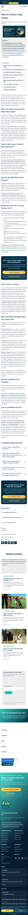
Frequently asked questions (10, 89)
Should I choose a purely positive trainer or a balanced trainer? (11, 462)
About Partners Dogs (5, 856)
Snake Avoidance (17, 837)
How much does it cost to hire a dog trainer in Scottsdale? (12, 468)
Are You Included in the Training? (11, 84)
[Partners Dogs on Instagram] (19, 858)
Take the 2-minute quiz (14, 272)
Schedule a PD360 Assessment (11, 789)
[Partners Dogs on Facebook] (15, 858)
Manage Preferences (14, 913)
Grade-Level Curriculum (5, 847)
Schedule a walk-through (14, 276)
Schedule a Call (17, 851)
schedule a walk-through (15, 250)
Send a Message (11, 793)
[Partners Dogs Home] (2, 6)
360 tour (3, 875)
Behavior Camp (20, 138)
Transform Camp (4, 837)
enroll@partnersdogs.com (8, 894)
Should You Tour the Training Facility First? (13, 75)
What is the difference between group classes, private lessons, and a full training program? (12, 455)
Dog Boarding (17, 835)
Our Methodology (4, 851)
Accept (7, 910)
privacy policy (12, 703)
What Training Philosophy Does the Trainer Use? (13, 81)
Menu (25, 6)
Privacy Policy (16, 908)
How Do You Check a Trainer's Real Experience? (14, 69)
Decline (20, 910)
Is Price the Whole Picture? (10, 87)
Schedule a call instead (14, 500)
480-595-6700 (5, 892)
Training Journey (4, 849)
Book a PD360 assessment (14, 496)
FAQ (2, 861)
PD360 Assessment (18, 849)
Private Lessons (4, 839)
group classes (21, 397)
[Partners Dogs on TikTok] (25, 858)
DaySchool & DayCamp (19, 833)
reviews (3, 198)
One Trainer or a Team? (9, 77)
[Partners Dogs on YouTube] (22, 858)
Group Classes (4, 841)
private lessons (13, 397)
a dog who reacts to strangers (15, 366)
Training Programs (8, 537)
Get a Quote (16, 847)
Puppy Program (17, 839)
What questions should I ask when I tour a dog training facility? (11, 474)
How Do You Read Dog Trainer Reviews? (13, 72)
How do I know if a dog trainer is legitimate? (11, 448)
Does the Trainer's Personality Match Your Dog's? (13, 66)
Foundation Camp (4, 833)
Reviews (2, 859)
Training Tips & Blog (5, 863)
